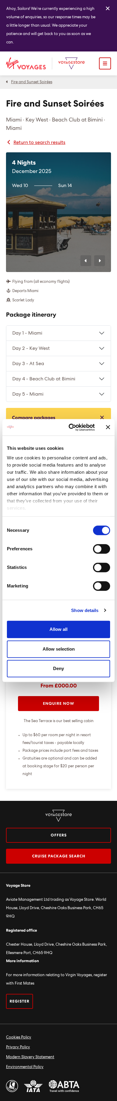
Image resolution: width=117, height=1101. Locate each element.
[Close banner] (108, 427)
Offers (59, 835)
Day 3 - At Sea (28, 363)
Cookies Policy (18, 1037)
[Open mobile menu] (105, 63)
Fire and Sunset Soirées (31, 82)
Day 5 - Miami (28, 394)
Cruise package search (58, 856)
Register (19, 1001)
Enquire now (58, 704)
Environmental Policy (25, 1067)
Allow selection (59, 649)
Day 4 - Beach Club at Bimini (43, 378)
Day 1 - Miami (27, 333)
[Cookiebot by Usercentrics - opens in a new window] (71, 427)
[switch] (101, 549)
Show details (84, 610)
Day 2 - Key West (31, 348)
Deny (58, 668)
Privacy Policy (18, 1047)
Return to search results (39, 142)
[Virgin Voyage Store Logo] (71, 63)
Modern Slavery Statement (30, 1057)
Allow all (59, 629)
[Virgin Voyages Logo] (29, 63)
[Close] (108, 9)
